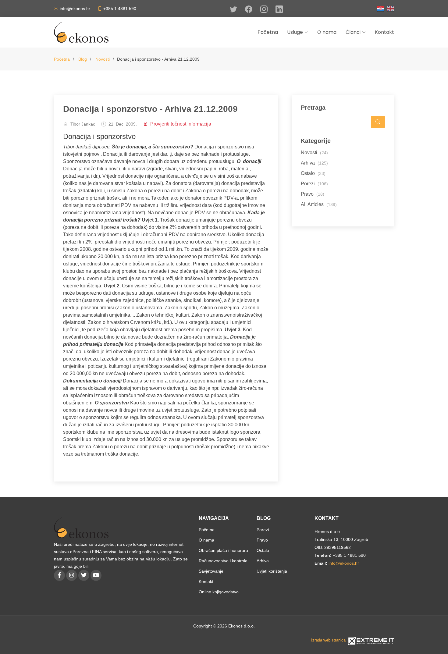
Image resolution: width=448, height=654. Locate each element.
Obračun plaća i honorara (223, 550)
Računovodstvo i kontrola (223, 561)
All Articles (319, 204)
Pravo (312, 194)
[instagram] (71, 575)
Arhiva (314, 162)
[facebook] (59, 575)
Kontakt (206, 581)
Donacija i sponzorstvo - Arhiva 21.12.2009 (150, 109)
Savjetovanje (211, 571)
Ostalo (313, 173)
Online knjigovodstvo (219, 592)
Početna (62, 59)
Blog (82, 59)
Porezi (314, 183)
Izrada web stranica (328, 640)
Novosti (102, 59)
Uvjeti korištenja (272, 571)
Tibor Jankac (82, 124)
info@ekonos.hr (344, 563)
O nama (206, 540)
